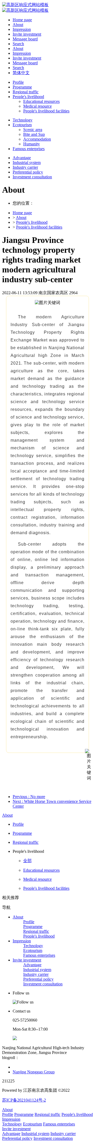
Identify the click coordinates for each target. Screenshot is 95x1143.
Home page (22, 20)
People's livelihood (32, 222)
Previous (29, 796)
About (21, 217)
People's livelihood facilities (39, 227)
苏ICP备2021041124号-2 (24, 1100)
